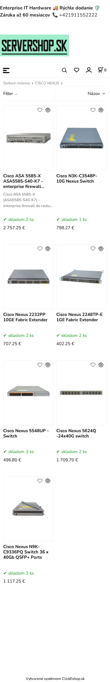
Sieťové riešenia (16, 83)
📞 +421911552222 (74, 15)
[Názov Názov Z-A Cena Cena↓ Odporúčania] (88, 93)
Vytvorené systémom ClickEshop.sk (55, 678)
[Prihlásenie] (88, 70)
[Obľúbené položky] (76, 70)
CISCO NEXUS (47, 83)
